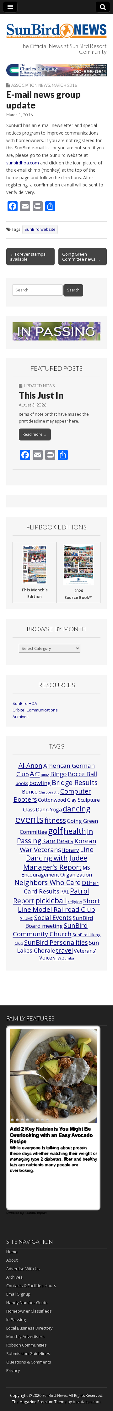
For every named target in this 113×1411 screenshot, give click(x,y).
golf (55, 830)
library (70, 850)
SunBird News (54, 1395)
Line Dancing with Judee (60, 854)
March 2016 (64, 85)
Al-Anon (30, 765)
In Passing (16, 1319)
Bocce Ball (82, 774)
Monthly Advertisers (25, 1336)
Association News (30, 85)
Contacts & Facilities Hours (31, 1285)
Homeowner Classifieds (29, 1311)
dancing (76, 808)
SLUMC (26, 918)
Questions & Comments (28, 1362)
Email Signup (18, 1294)
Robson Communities (26, 1345)
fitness (55, 820)
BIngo (58, 774)
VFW (57, 958)
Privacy (13, 1370)
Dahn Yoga (49, 809)
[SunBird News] (56, 27)
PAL (64, 891)
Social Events (53, 917)
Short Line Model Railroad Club (59, 905)
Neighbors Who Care (47, 882)
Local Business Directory (29, 1328)
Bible (45, 775)
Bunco (30, 791)
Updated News (39, 385)
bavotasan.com (86, 1401)
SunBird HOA (25, 703)
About (12, 1260)
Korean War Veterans (58, 845)
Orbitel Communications (35, 710)
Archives (21, 716)
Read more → (35, 434)
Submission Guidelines (28, 1353)
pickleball (51, 900)
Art (35, 773)
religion (75, 902)
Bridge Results (75, 782)
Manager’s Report (52, 867)
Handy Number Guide (27, 1302)
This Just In (41, 395)
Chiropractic (49, 792)
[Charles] (56, 70)
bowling (40, 783)
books (22, 783)
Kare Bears (57, 841)
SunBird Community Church (50, 929)
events (29, 819)
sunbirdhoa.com (22, 163)
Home (12, 1251)
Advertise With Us (23, 1268)
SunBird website (40, 229)
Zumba (68, 958)
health (75, 831)
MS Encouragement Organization (56, 871)
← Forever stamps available (28, 256)
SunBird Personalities (56, 942)
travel (64, 950)
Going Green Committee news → (81, 256)
